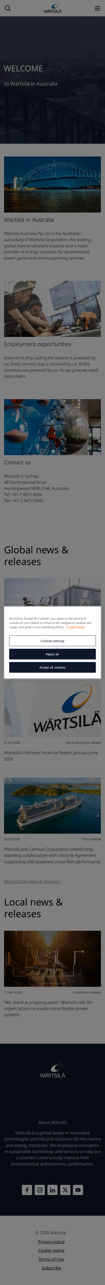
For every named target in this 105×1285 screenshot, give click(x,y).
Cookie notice (76, 627)
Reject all (52, 654)
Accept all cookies (52, 667)
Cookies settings (52, 641)
